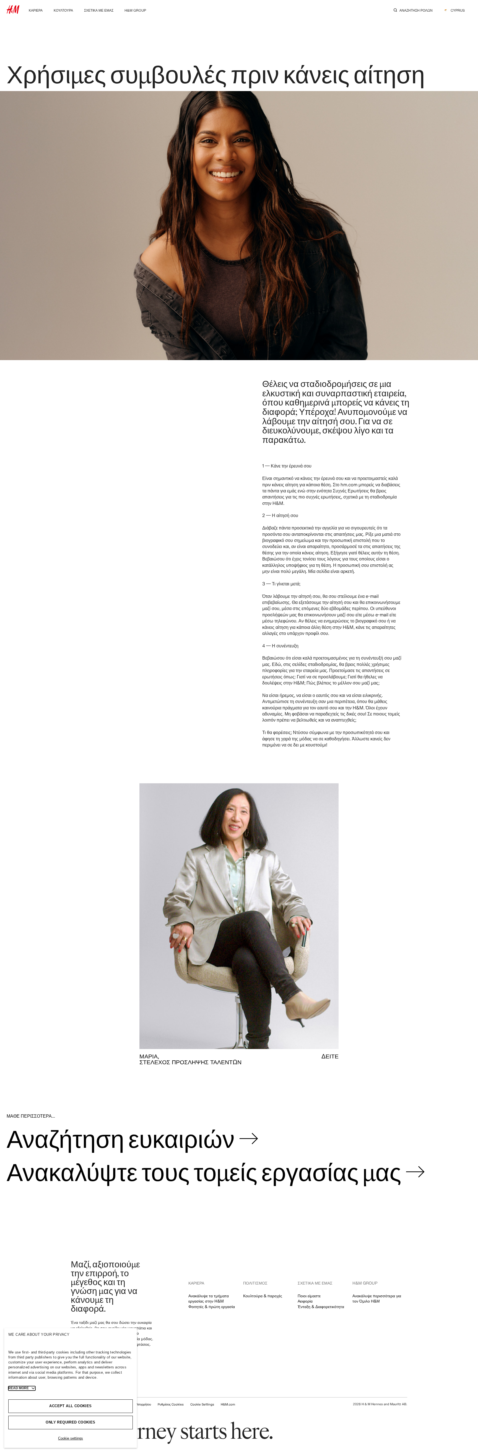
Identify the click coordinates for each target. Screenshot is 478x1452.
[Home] (13, 12)
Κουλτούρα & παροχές (262, 1295)
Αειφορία (305, 1301)
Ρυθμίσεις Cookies (171, 1404)
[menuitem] (36, 9)
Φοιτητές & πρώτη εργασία (211, 1306)
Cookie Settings (202, 1404)
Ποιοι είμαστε (309, 1295)
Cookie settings (70, 1438)
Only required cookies (70, 1422)
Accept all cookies (70, 1406)
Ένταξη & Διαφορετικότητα (321, 1306)
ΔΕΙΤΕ (330, 1056)
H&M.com (228, 1404)
